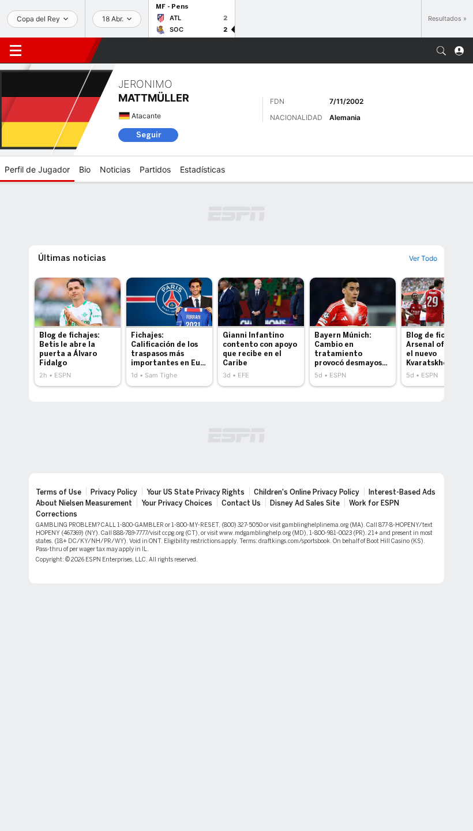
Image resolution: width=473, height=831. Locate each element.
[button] (441, 50)
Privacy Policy (114, 492)
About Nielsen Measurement (84, 503)
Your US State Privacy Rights (196, 492)
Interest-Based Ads (402, 492)
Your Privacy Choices (176, 503)
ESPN (60, 50)
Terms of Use (58, 492)
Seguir (148, 134)
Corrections (56, 514)
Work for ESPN (374, 503)
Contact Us (241, 503)
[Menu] (15, 50)
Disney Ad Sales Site (305, 503)
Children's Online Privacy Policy (306, 492)
